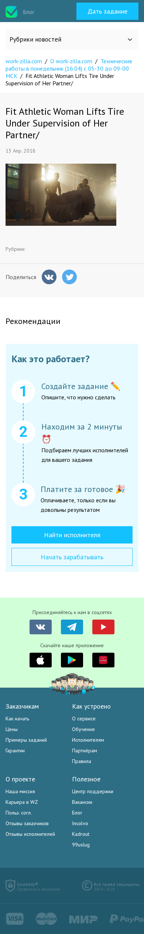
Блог (77, 812)
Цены (12, 729)
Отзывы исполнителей (30, 834)
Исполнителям (88, 740)
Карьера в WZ (22, 802)
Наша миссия (20, 791)
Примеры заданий (26, 740)
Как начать (17, 718)
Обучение (83, 729)
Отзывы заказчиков (27, 823)
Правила (81, 761)
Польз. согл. (19, 812)
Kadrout (80, 834)
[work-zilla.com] (11, 12)
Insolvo (80, 823)
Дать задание (107, 11)
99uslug (81, 844)
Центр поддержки (92, 791)
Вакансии (82, 802)
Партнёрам (84, 750)
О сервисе (84, 718)
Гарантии (15, 750)
